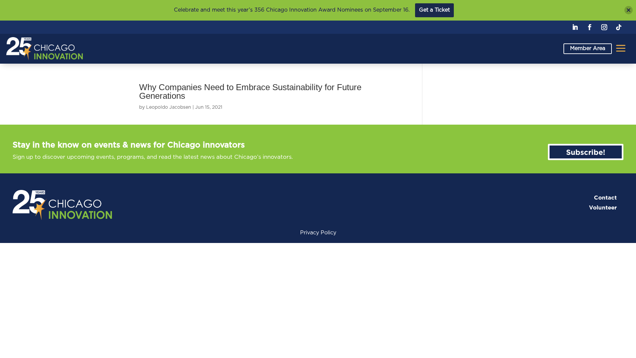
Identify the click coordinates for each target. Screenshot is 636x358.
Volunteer (603, 207)
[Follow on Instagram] (604, 27)
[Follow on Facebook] (590, 27)
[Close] (628, 10)
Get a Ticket (434, 10)
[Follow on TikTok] (619, 27)
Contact (605, 198)
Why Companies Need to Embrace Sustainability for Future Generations (250, 91)
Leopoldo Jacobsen (168, 107)
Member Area (587, 48)
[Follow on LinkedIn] (575, 27)
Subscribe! (585, 152)
